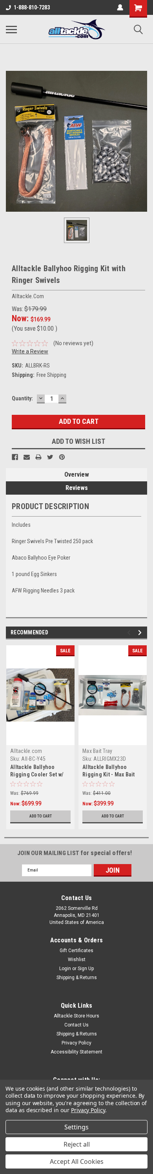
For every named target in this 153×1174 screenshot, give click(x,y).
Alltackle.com (26, 751)
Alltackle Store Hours (76, 1016)
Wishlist (77, 959)
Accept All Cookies (77, 1161)
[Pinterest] (62, 457)
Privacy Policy (76, 1043)
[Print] (38, 457)
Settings (76, 1127)
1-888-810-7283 (32, 7)
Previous (130, 633)
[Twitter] (50, 457)
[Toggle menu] (11, 29)
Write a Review (30, 351)
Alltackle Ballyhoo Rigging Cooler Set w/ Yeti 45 (37, 774)
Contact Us (76, 1025)
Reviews (77, 488)
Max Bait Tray (97, 751)
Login (65, 968)
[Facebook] (15, 457)
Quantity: (22, 398)
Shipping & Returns (76, 977)
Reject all (77, 1144)
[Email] (27, 457)
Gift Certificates (76, 950)
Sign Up (86, 968)
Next (141, 633)
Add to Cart (40, 816)
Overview (76, 474)
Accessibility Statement (76, 1052)
